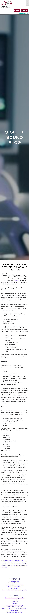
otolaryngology (8, 563)
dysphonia (15, 562)
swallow (25, 563)
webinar (16, 280)
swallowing (3, 565)
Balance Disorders (14, 581)
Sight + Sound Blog (16, 560)
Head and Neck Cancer (14, 583)
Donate (16, 10)
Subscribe (24, 10)
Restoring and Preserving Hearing (14, 584)
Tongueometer (9, 565)
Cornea (14, 599)
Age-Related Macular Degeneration (14, 598)
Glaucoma (14, 603)
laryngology (22, 562)
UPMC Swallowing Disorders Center (20, 565)
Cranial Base (14, 588)
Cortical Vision (14, 601)
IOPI (18, 562)
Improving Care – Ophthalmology (14, 605)
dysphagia (10, 562)
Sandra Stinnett (19, 563)
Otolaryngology (8, 560)
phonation (14, 563)
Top (27, 611)
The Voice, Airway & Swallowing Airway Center (14, 590)
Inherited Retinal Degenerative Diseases (14, 607)
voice (2, 567)
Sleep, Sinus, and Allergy (14, 586)
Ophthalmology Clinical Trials (14, 612)
